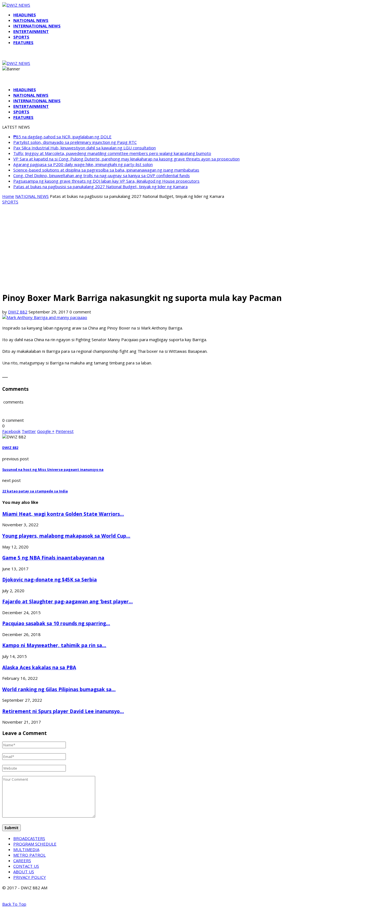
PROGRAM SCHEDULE (34, 844)
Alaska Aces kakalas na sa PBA (39, 667)
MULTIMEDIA (26, 849)
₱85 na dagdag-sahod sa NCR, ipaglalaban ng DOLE (62, 136)
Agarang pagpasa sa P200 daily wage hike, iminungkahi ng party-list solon (83, 164)
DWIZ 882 (17, 312)
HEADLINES (24, 14)
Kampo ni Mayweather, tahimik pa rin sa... (54, 645)
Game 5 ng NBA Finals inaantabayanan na (53, 557)
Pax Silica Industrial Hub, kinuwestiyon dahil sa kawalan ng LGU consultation (84, 147)
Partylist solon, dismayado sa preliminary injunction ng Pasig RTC (75, 142)
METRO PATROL (29, 855)
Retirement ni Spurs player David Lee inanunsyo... (63, 711)
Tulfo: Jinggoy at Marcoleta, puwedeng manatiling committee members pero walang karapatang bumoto (112, 153)
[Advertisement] (189, 248)
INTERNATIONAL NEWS (37, 26)
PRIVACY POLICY (29, 877)
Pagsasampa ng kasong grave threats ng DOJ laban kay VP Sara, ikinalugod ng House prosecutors (106, 181)
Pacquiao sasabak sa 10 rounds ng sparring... (56, 623)
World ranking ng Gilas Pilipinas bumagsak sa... (59, 689)
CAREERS (22, 860)
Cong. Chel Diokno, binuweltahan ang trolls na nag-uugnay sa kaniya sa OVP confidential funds (101, 175)
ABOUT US (23, 871)
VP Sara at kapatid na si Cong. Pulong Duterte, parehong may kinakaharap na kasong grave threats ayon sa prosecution (126, 159)
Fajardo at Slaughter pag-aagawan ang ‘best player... (67, 601)
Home (8, 196)
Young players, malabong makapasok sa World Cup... (66, 535)
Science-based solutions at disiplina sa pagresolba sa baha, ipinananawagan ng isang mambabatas (106, 170)
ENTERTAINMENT (31, 31)
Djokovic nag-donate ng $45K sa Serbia (49, 579)
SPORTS (21, 37)
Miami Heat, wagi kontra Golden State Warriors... (63, 513)
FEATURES (23, 42)
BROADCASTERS (29, 838)
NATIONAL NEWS (30, 20)
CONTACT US (26, 866)
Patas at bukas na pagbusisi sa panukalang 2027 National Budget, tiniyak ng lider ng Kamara (100, 186)
